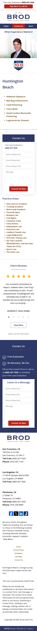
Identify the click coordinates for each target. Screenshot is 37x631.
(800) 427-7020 (19, 458)
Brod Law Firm (26, 619)
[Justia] (26, 513)
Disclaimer (18, 553)
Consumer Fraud (13, 221)
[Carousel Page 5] (28, 317)
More (31, 26)
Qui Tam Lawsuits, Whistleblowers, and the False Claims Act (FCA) (19, 243)
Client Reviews (18, 265)
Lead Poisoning (14, 104)
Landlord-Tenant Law (16, 232)
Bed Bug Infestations (17, 100)
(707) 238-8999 (16, 504)
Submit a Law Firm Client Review (18, 334)
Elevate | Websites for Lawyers (18, 628)
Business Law (12, 215)
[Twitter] (16, 513)
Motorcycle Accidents (15, 209)
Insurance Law (12, 229)
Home (6, 26)
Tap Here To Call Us (18, 6)
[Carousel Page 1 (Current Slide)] (8, 317)
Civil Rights (11, 218)
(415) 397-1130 (16, 461)
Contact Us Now (18, 189)
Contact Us (18, 26)
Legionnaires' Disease (17, 120)
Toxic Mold (11, 109)
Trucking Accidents (14, 206)
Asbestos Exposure (15, 96)
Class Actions (12, 223)
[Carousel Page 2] (13, 317)
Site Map (18, 557)
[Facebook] (11, 513)
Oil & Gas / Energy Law (16, 238)
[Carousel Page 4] (23, 317)
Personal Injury (13, 212)
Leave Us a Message (18, 382)
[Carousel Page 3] (18, 317)
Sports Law (11, 249)
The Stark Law (12, 252)
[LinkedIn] (21, 513)
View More (18, 325)
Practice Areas (10, 198)
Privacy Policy (18, 550)
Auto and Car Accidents (16, 204)
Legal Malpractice (14, 235)
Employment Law (14, 226)
